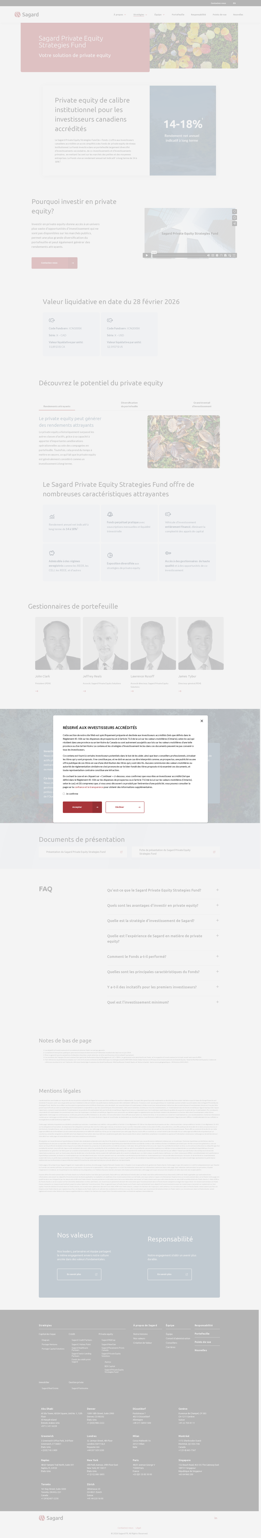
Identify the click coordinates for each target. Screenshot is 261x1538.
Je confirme (72, 793)
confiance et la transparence (88, 787)
